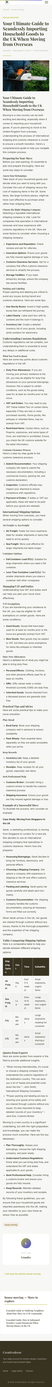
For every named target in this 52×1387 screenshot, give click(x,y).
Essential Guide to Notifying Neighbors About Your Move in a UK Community (25, 1312)
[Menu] (46, 2)
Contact (29, 1371)
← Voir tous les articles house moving (22, 1274)
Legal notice (16, 1371)
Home (5, 1371)
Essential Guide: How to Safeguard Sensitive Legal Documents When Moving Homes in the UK (23, 1323)
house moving (18, 9)
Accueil (6, 9)
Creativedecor (12, 1352)
